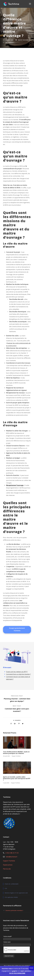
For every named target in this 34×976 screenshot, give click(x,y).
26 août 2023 (9, 40)
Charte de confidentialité (11, 884)
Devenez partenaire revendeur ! (14, 910)
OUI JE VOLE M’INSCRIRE (17, 973)
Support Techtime (9, 861)
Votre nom (6, 942)
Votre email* (7, 936)
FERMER (31, 968)
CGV (6, 888)
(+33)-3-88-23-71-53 (11, 853)
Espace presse (7, 865)
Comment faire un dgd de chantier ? (18, 674)
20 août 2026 (6, 756)
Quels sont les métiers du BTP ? (17, 672)
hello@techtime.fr (11, 857)
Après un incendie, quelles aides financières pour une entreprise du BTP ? (16, 778)
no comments (10, 42)
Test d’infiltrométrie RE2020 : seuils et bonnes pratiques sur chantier (16, 752)
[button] (30, 3)
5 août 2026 (6, 783)
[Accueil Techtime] (11, 4)
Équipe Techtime (23, 40)
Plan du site (7, 869)
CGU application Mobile (11, 897)
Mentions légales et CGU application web (16, 893)
